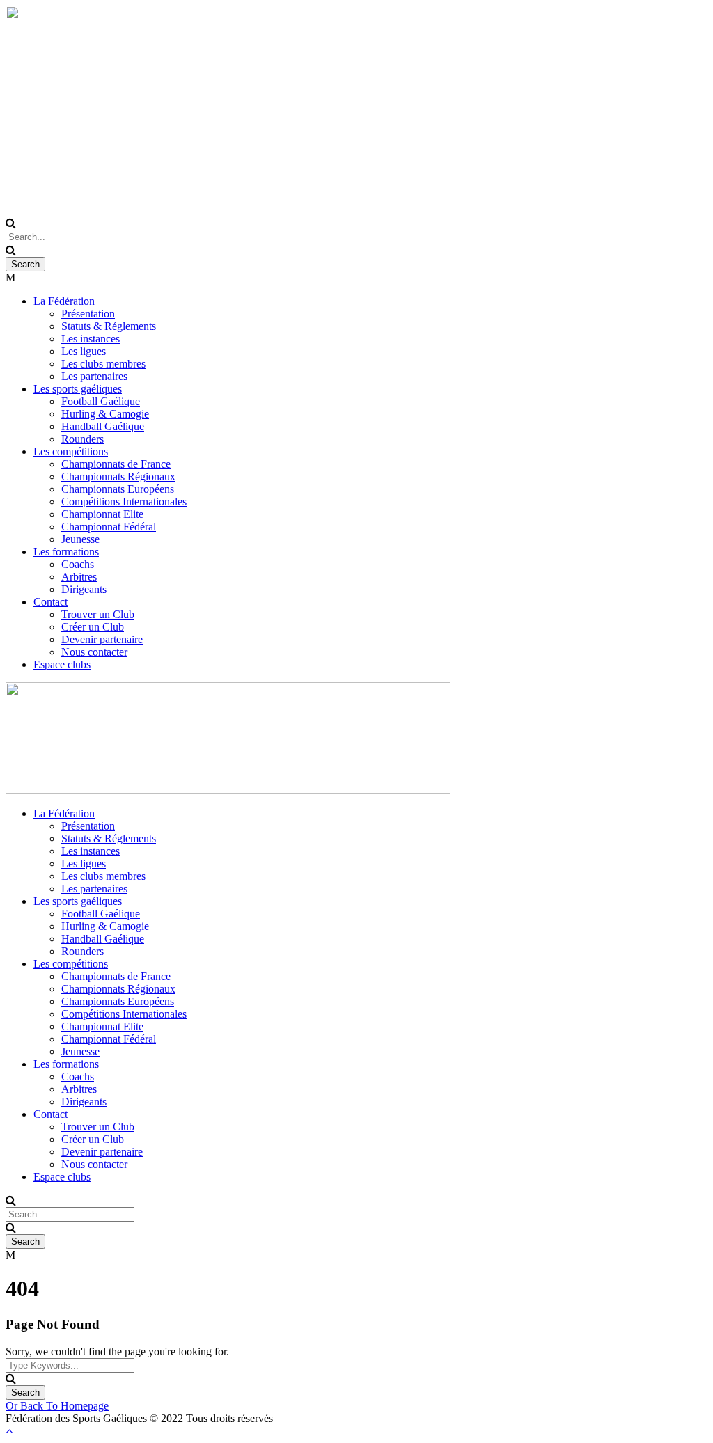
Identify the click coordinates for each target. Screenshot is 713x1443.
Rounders (82, 439)
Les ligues (83, 351)
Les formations (66, 552)
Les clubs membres (103, 364)
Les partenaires (94, 376)
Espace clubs (62, 664)
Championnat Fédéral (108, 527)
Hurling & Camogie (105, 414)
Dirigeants (84, 589)
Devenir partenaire (102, 639)
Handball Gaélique (102, 426)
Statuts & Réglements (108, 326)
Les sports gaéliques (77, 389)
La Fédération (64, 301)
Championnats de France (116, 464)
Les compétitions (70, 451)
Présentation (88, 314)
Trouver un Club (97, 614)
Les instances (90, 339)
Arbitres (79, 577)
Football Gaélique (100, 401)
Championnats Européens (117, 489)
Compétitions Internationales (124, 501)
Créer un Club (92, 627)
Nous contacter (94, 652)
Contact (50, 602)
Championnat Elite (102, 514)
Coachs (77, 564)
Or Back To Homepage (57, 1406)
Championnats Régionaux (118, 476)
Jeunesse (80, 539)
